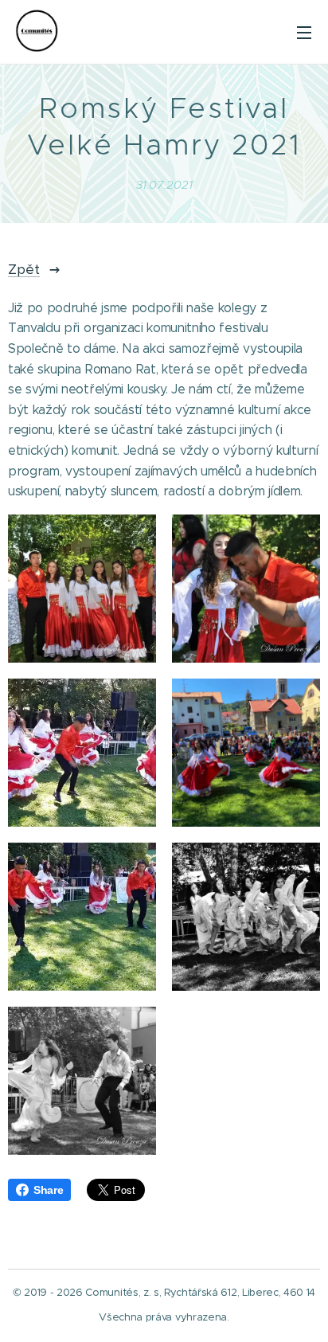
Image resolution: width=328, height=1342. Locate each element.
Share (48, 1190)
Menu (304, 32)
